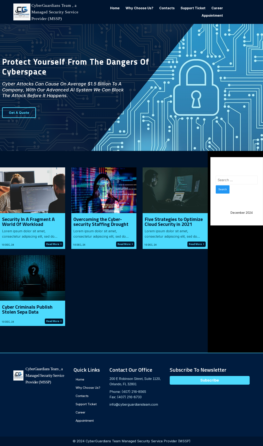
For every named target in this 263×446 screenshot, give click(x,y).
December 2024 (242, 212)
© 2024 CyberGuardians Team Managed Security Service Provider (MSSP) (131, 441)
